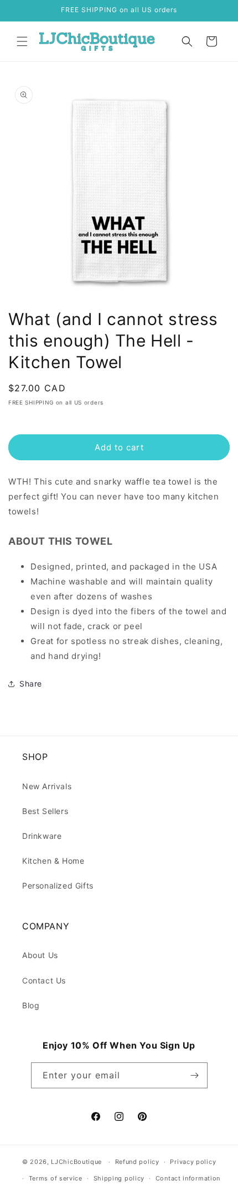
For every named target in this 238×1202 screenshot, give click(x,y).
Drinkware (41, 836)
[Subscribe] (195, 1075)
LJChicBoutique (76, 1162)
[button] (22, 41)
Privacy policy (193, 1162)
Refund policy (137, 1162)
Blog (30, 1005)
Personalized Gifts (58, 885)
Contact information (188, 1178)
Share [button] (30, 683)
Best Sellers (45, 811)
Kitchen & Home (53, 860)
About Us (40, 955)
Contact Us (44, 980)
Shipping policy (119, 1178)
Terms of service (55, 1178)
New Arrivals (46, 786)
